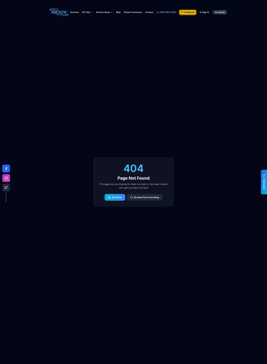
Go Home (117, 197)
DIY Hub (86, 12)
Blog (118, 12)
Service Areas (103, 12)
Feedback (189, 12)
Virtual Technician (133, 12)
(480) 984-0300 (168, 12)
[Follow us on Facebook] (6, 169)
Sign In (205, 12)
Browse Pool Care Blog (146, 197)
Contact (149, 12)
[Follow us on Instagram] (6, 178)
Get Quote (220, 12)
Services (74, 12)
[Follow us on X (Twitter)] (6, 187)
